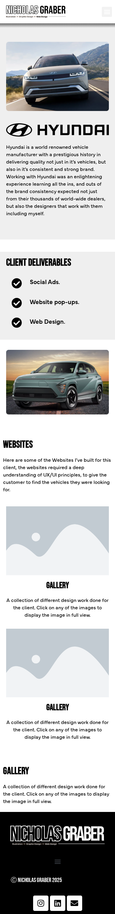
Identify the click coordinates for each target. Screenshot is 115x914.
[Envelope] (74, 903)
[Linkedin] (57, 903)
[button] (107, 12)
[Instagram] (40, 903)
